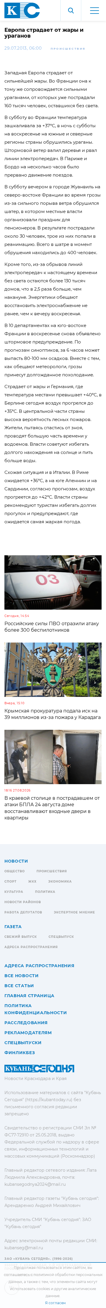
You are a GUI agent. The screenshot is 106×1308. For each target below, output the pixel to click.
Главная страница (29, 995)
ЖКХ (32, 881)
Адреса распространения (31, 947)
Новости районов (22, 902)
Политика (45, 892)
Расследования (26, 1022)
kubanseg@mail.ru (23, 1247)
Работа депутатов (23, 912)
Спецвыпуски (23, 1042)
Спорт (10, 881)
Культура (13, 892)
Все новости (21, 975)
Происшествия (68, 48)
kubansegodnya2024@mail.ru (35, 1184)
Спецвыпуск (61, 937)
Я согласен (55, 1303)
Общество (14, 871)
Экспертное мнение (74, 912)
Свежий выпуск (20, 937)
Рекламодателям (28, 1032)
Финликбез (19, 1052)
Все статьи (19, 985)
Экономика (60, 881)
